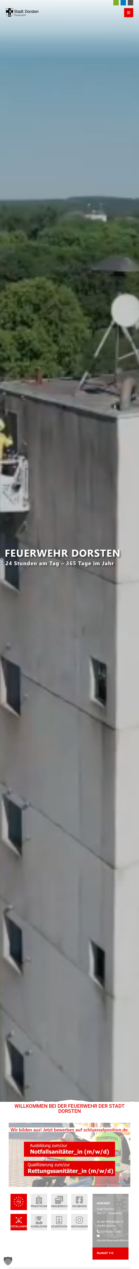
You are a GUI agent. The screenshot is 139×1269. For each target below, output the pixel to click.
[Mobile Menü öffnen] (128, 12)
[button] (8, 1261)
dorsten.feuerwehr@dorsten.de (116, 1240)
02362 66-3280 (111, 1231)
